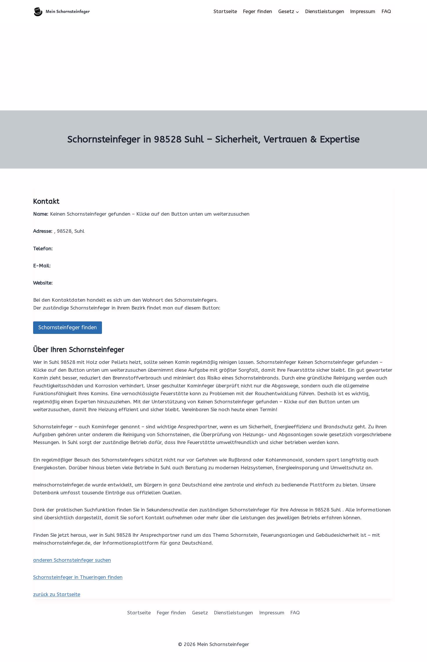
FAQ (386, 11)
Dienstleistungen (324, 11)
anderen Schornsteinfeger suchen (72, 560)
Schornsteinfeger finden (67, 327)
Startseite (225, 11)
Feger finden (257, 11)
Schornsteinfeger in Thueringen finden (78, 577)
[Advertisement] (213, 67)
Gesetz (200, 613)
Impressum (362, 11)
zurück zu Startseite (56, 594)
